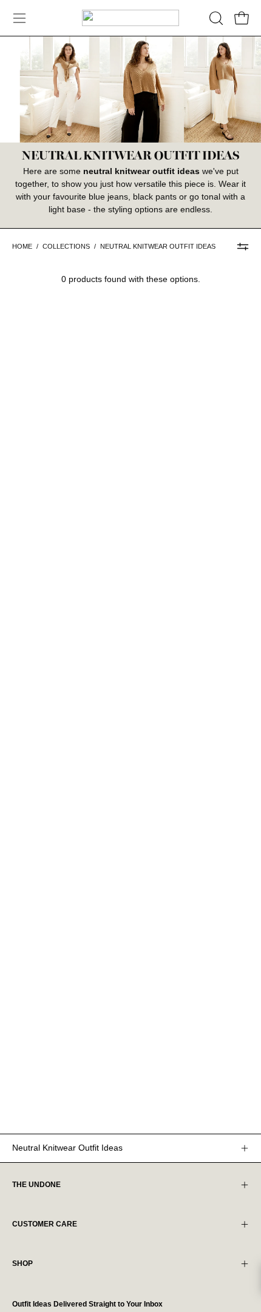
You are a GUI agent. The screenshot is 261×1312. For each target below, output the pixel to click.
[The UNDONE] (130, 18)
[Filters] (242, 247)
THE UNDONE (36, 1184)
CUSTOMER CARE (44, 1224)
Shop (22, 1263)
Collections (66, 246)
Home (22, 246)
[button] (214, 18)
